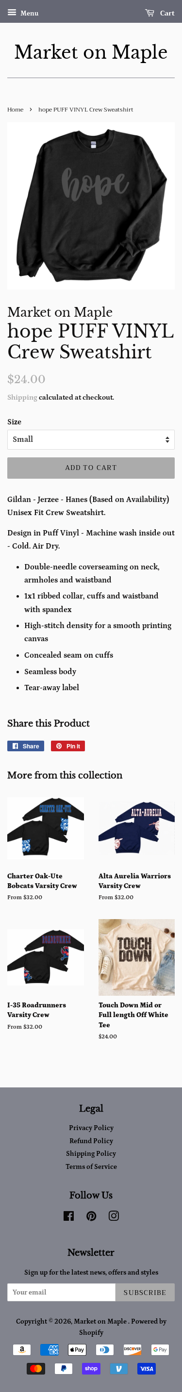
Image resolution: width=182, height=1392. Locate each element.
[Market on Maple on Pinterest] (91, 1218)
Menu (28, 13)
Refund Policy (91, 1141)
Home (15, 109)
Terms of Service (91, 1167)
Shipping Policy (91, 1154)
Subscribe (145, 1292)
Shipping (22, 397)
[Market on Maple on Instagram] (113, 1218)
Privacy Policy (91, 1128)
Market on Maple (91, 52)
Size (14, 422)
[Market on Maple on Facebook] (68, 1218)
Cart (166, 13)
